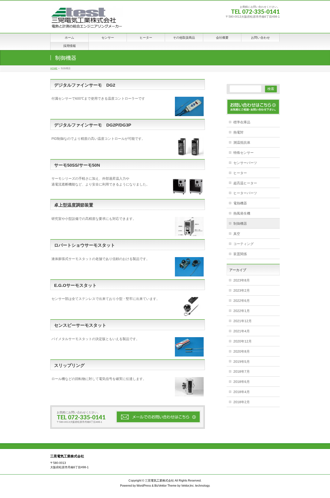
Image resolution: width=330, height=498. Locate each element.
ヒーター (240, 173)
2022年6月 (241, 301)
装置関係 (240, 254)
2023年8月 (241, 280)
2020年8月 (241, 351)
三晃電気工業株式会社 (159, 480)
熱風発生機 (241, 213)
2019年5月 (241, 362)
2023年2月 (241, 290)
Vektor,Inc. (187, 485)
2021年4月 (241, 331)
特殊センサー (243, 153)
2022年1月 (241, 311)
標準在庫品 (241, 122)
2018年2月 (241, 402)
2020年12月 (242, 341)
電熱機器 (240, 203)
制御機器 (240, 223)
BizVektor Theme (165, 485)
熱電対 (238, 132)
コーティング (243, 244)
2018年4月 (241, 392)
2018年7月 (241, 371)
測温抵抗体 (241, 142)
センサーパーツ (245, 163)
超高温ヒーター (245, 183)
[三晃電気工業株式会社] (86, 24)
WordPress (143, 485)
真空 (236, 234)
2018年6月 (241, 382)
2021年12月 (242, 321)
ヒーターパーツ (245, 193)
